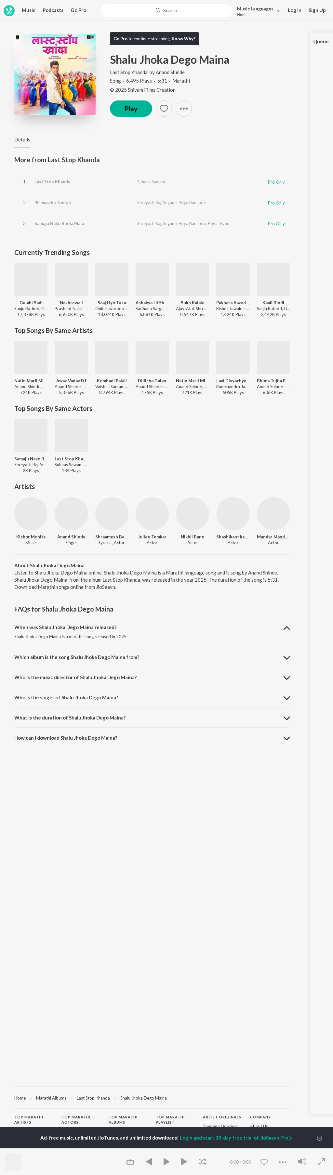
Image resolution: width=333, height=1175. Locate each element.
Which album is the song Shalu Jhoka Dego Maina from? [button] (76, 657)
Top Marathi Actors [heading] (75, 1120)
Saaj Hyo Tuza (112, 302)
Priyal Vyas (218, 223)
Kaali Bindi (273, 302)
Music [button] (28, 10)
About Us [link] (259, 1126)
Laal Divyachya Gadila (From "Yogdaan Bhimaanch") (232, 380)
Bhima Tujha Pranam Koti (273, 380)
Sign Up (317, 10)
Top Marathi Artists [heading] (28, 1120)
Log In (294, 10)
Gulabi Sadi (31, 302)
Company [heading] (260, 1117)
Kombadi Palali (112, 380)
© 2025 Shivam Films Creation (143, 90)
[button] (257, 11)
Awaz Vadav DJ (71, 380)
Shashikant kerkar (232, 536)
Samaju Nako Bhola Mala (59, 223)
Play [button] (131, 108)
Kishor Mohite (31, 536)
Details (22, 139)
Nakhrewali (71, 302)
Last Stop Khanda (129, 72)
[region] (152, 1097)
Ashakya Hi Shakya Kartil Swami (152, 302)
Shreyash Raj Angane (157, 202)
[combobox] (166, 10)
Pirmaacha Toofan (52, 202)
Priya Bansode (192, 202)
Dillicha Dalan (152, 380)
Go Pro (78, 10)
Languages (255, 8)
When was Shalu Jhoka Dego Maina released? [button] (65, 627)
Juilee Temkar (152, 536)
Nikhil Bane (192, 536)
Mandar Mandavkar (273, 536)
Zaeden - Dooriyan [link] (221, 1126)
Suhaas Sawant (151, 181)
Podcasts (53, 10)
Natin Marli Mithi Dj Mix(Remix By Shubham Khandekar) (30, 380)
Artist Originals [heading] (222, 1117)
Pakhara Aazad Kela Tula (232, 302)
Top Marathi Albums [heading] (123, 1120)
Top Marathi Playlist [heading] (170, 1120)
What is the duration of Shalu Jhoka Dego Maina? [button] (70, 717)
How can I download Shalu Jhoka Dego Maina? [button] (65, 738)
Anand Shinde (170, 72)
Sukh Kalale (193, 302)
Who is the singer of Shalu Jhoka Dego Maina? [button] (66, 697)
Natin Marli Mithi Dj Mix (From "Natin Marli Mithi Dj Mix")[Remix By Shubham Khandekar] (192, 380)
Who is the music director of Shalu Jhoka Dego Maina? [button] (75, 677)
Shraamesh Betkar (111, 536)
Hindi (241, 14)
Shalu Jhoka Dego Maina (143, 1098)
